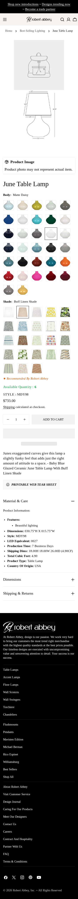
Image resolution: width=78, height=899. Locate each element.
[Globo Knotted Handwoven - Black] (51, 326)
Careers (7, 831)
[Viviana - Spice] (22, 340)
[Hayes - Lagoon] (8, 340)
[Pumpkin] (65, 262)
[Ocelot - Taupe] (8, 354)
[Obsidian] (22, 262)
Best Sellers (10, 769)
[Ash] (65, 205)
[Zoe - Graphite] (8, 326)
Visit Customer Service (16, 794)
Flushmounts (10, 724)
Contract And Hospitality (17, 839)
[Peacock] (51, 262)
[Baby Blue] (8, 205)
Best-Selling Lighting (32, 31)
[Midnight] (8, 233)
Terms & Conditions (15, 861)
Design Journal (12, 801)
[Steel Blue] (8, 262)
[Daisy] (22, 219)
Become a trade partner (40, 9)
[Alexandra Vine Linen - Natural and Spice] (65, 326)
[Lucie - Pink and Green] (36, 326)
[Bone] (22, 205)
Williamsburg (11, 761)
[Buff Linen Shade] (22, 312)
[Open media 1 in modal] (56, 98)
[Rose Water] (22, 276)
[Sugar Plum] (65, 276)
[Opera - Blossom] (22, 368)
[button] (39, 434)
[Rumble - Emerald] (51, 354)
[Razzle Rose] (36, 276)
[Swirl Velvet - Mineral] (22, 326)
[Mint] (22, 247)
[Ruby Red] (8, 276)
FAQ (6, 854)
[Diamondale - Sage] (65, 340)
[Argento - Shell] (36, 368)
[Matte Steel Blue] (36, 247)
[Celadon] (51, 205)
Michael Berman (12, 747)
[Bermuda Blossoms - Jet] (65, 312)
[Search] (62, 19)
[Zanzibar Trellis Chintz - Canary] (51, 312)
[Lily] (65, 219)
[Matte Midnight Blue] (8, 247)
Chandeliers (10, 714)
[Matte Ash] (36, 233)
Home (8, 31)
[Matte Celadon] (22, 233)
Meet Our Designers (15, 816)
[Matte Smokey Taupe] (65, 247)
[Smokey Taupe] (8, 290)
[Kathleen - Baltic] (8, 368)
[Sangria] (51, 276)
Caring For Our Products (17, 809)
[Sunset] (22, 290)
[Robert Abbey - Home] (29, 627)
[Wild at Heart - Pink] (36, 312)
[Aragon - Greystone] (65, 354)
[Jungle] (51, 219)
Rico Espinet (10, 754)
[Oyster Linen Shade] (8, 312)
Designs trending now (56, 4)
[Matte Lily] (65, 233)
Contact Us (9, 824)
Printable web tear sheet (33, 484)
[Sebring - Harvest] (36, 354)
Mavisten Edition (13, 739)
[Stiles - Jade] (22, 354)
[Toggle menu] (5, 19)
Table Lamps (10, 669)
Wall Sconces (11, 692)
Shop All (8, 776)
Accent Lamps (11, 677)
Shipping (9, 407)
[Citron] (36, 205)
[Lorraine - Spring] (36, 340)
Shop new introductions (23, 4)
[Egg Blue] (36, 219)
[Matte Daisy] (51, 233)
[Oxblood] (36, 262)
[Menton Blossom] (51, 340)
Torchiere (8, 707)
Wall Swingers (11, 699)
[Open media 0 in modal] (56, 48)
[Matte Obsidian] (51, 247)
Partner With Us (12, 846)
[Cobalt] (8, 219)
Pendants (8, 732)
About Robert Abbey (15, 786)
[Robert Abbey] (39, 19)
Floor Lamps (10, 684)
